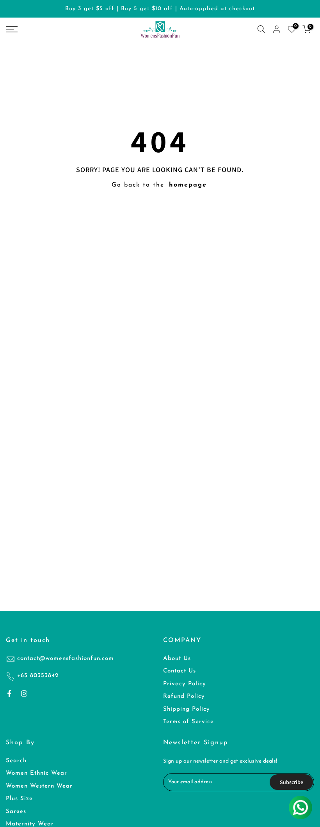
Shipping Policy (186, 709)
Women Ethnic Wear (36, 773)
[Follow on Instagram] (24, 693)
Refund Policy (184, 696)
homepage (188, 185)
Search (16, 761)
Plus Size (19, 799)
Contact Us (179, 671)
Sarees (16, 812)
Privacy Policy (184, 684)
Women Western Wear (39, 786)
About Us (177, 659)
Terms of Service (188, 722)
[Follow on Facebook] (9, 693)
